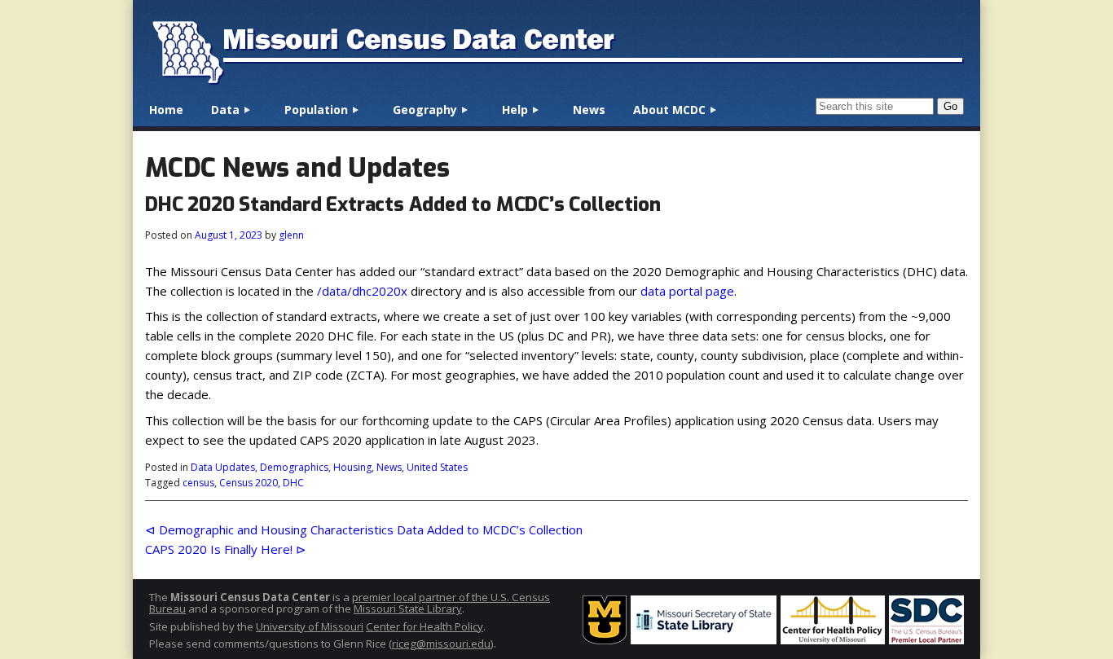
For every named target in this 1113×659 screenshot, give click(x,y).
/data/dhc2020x (362, 291)
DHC (293, 483)
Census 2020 (248, 483)
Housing (352, 467)
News (589, 109)
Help (515, 109)
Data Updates (223, 467)
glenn (291, 235)
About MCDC (669, 109)
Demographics (294, 467)
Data (225, 109)
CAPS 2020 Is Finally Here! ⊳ (225, 549)
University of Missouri (309, 626)
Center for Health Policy (424, 626)
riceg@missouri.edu (441, 643)
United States (437, 467)
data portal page (687, 291)
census (198, 483)
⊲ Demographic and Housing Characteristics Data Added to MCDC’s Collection (364, 529)
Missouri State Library (408, 608)
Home (166, 109)
